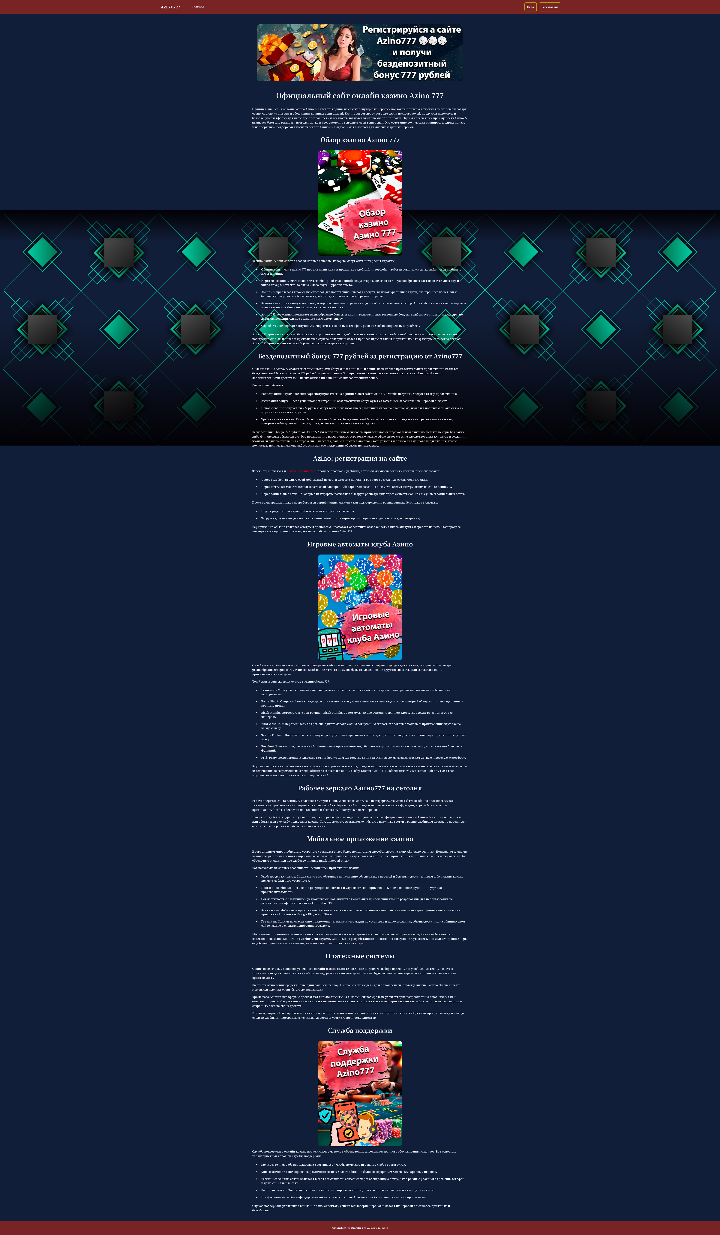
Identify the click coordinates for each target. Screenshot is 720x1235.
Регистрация (550, 6)
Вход (530, 6)
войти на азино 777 (301, 471)
